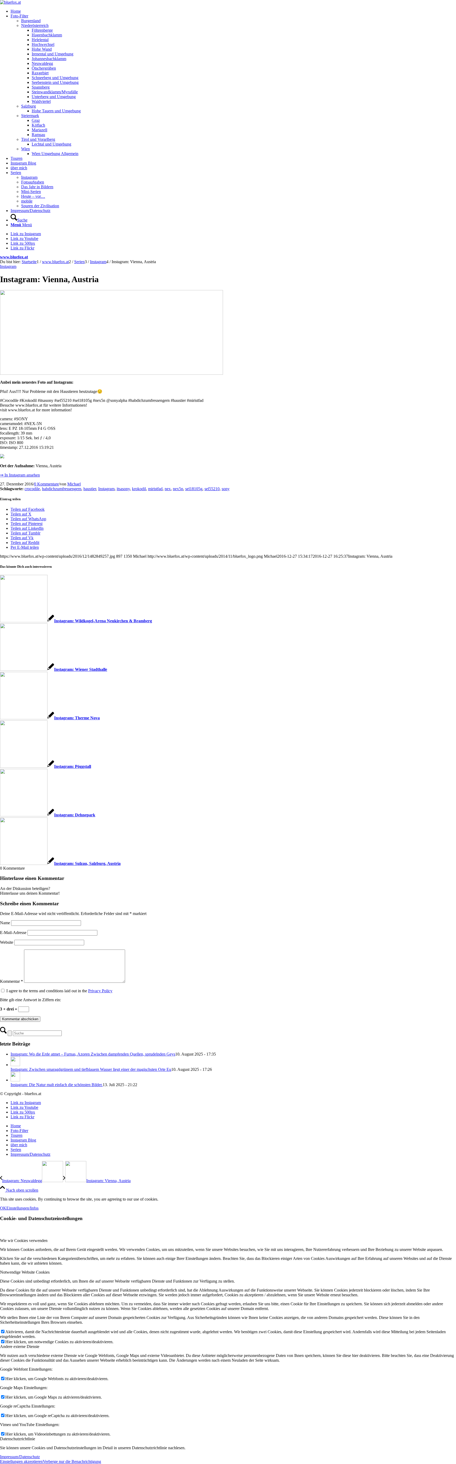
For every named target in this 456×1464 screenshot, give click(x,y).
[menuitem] (233, 11)
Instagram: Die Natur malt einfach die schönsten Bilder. (57, 1084)
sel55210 (212, 489)
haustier (89, 489)
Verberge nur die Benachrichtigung (72, 1461)
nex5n (178, 489)
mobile (26, 201)
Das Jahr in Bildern (37, 187)
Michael (74, 484)
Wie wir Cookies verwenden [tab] (24, 1240)
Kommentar (11, 981)
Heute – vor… (33, 196)
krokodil (139, 489)
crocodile (32, 489)
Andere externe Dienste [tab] (19, 1346)
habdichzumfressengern (61, 489)
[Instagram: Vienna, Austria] (111, 373)
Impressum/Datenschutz (20, 1457)
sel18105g (193, 489)
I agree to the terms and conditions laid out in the (59, 991)
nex (168, 489)
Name (5, 923)
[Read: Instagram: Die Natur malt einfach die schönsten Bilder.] (15, 1080)
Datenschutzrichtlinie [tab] (17, 1439)
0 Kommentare (46, 484)
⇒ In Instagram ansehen (20, 475)
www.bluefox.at (14, 257)
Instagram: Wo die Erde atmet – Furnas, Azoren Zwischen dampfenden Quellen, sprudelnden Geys (93, 1054)
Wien (25, 149)
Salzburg (28, 106)
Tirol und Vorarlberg (38, 139)
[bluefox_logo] (10, 2)
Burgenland (31, 20)
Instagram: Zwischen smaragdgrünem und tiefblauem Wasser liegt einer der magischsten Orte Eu (91, 1069)
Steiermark (30, 115)
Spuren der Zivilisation (40, 206)
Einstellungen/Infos (22, 1208)
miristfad (155, 489)
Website (6, 942)
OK (3, 1208)
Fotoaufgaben (32, 182)
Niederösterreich (35, 25)
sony (226, 489)
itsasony (123, 489)
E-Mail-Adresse (13, 932)
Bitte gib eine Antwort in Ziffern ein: (30, 1000)
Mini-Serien (31, 191)
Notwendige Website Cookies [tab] (25, 1272)
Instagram (29, 177)
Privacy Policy (100, 991)
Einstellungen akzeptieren (21, 1461)
